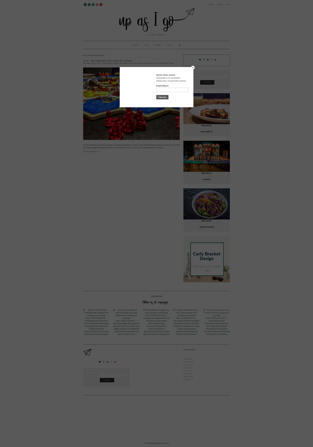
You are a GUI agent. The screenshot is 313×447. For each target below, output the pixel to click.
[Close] (193, 67)
